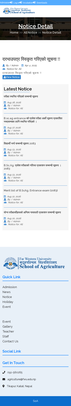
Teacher (8, 331)
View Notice (13, 77)
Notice (7, 297)
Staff (5, 336)
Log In (16, 3)
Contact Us (10, 341)
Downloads (42, 3)
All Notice (30, 32)
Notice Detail (51, 32)
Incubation (28, 3)
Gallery (7, 326)
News (6, 292)
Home (14, 32)
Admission (5, 2)
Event (6, 306)
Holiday (7, 302)
